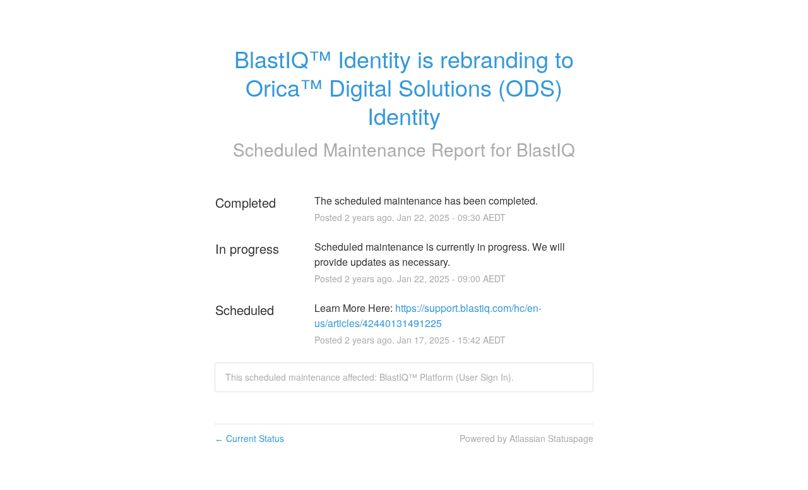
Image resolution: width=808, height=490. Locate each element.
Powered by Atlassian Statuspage (526, 438)
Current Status (249, 438)
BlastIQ (545, 149)
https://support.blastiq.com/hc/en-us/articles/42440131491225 (428, 315)
